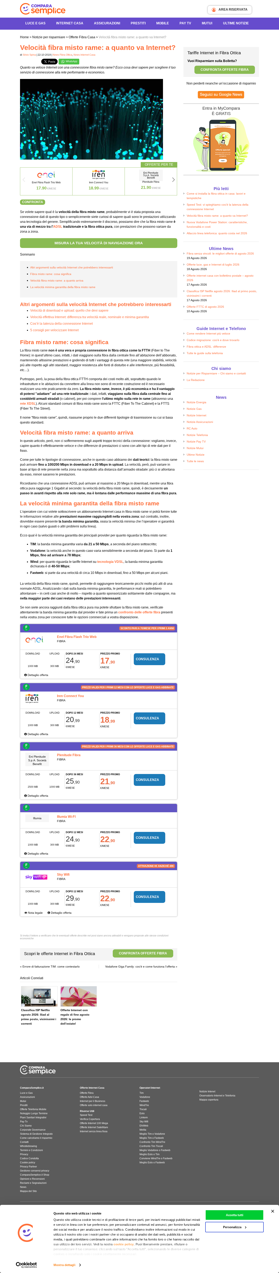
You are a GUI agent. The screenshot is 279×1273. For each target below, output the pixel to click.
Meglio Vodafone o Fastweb (155, 1150)
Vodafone (145, 1097)
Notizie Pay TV (196, 441)
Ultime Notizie (236, 23)
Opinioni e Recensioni (32, 1178)
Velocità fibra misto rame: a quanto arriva (56, 280)
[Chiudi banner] (272, 1211)
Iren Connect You (70, 696)
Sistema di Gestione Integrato (36, 1133)
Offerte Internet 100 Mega (94, 1123)
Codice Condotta (29, 1158)
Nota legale (35, 912)
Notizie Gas (194, 408)
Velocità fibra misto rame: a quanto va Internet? (217, 215)
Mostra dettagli (64, 1265)
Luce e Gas (35, 23)
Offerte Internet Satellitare (94, 1127)
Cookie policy (27, 1162)
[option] (46, 181)
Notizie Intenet (207, 1091)
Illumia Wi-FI (66, 816)
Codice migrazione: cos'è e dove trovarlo (213, 340)
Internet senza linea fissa (93, 1131)
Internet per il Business (92, 1101)
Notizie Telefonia (197, 435)
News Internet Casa (84, 54)
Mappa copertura (208, 1099)
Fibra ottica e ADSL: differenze (206, 346)
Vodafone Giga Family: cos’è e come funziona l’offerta (140, 966)
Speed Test (86, 1115)
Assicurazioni (107, 23)
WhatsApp (71, 61)
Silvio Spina (29, 54)
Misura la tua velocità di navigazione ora (99, 243)
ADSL (57, 226)
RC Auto (192, 428)
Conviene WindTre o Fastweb (156, 1158)
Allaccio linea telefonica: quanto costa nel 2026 (217, 233)
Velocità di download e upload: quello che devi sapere (69, 310)
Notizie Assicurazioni (200, 422)
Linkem (144, 1117)
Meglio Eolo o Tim (150, 1154)
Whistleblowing (28, 1146)
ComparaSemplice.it (32, 1087)
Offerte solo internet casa (93, 1105)
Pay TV (185, 23)
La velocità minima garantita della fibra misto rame (62, 287)
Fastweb (144, 1101)
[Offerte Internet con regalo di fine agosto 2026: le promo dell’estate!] (78, 996)
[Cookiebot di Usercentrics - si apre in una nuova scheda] (26, 1265)
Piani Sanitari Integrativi (33, 1117)
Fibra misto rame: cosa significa (50, 274)
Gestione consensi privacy (34, 1170)
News (23, 1187)
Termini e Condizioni (31, 1150)
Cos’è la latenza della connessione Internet (61, 323)
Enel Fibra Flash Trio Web (77, 637)
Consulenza (147, 659)
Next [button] (173, 180)
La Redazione (196, 380)
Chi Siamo (26, 1125)
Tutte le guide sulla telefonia (205, 353)
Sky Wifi (63, 874)
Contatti (24, 1142)
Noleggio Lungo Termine (34, 1113)
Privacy (24, 1154)
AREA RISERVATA (233, 9)
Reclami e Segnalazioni (33, 1183)
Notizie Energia (196, 402)
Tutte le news (195, 461)
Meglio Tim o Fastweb (152, 1138)
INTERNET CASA (69, 23)
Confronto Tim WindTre (152, 1142)
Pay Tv (24, 1121)
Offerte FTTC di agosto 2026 (205, 306)
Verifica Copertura (90, 1119)
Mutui (207, 23)
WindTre (144, 1105)
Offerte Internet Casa (92, 1087)
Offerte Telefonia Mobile (33, 1109)
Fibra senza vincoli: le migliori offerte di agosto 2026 (220, 253)
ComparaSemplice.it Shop (34, 1174)
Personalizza (232, 1227)
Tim (142, 1093)
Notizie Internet (196, 415)
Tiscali (143, 1109)
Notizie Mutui (195, 448)
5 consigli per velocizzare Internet (54, 330)
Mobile (162, 23)
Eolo (142, 1113)
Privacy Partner (28, 1166)
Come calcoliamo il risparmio (36, 1138)
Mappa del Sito (28, 1191)
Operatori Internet (150, 1087)
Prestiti (138, 23)
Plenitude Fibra (68, 755)
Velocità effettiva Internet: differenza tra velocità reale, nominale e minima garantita (89, 317)
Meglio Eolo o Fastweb (152, 1162)
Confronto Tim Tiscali (151, 1146)
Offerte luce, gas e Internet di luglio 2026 (213, 264)
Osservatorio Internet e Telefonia (217, 1095)
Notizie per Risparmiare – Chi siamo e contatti (216, 373)
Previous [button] (23, 180)
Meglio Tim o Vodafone (152, 1133)
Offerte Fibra (87, 1093)
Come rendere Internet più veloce (208, 333)
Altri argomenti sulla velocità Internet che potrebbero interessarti (71, 267)
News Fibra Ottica (62, 54)
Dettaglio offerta (37, 675)
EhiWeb (144, 1125)
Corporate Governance (33, 1129)
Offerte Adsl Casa (89, 1097)
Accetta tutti (234, 1215)
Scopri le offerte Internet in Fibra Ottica (95, 953)
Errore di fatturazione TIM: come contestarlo (51, 966)
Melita (143, 1129)
